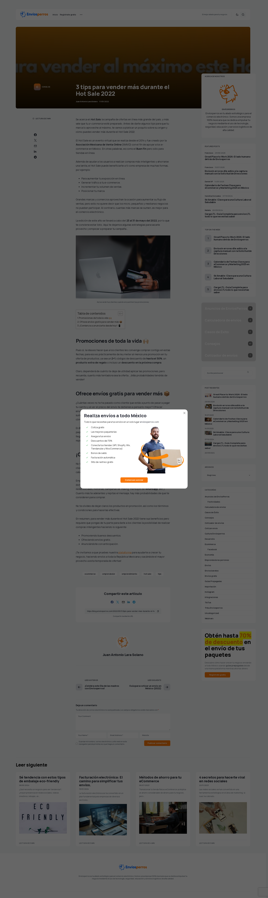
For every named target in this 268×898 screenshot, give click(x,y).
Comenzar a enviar (134, 480)
